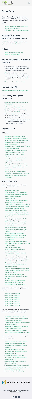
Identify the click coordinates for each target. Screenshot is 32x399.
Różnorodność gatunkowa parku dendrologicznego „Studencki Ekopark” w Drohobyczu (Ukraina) (15, 249)
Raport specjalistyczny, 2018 (12, 295)
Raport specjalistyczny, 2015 (12, 301)
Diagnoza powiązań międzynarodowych (15, 81)
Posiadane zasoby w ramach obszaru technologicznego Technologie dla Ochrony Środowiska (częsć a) (16, 351)
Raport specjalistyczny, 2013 (12, 305)
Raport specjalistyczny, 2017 (12, 297)
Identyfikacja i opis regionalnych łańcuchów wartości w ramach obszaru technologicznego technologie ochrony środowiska (16, 318)
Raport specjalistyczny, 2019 (12, 293)
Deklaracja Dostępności (16, 391)
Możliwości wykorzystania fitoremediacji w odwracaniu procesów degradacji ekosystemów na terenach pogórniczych (15, 282)
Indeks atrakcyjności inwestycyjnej (14, 52)
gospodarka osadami (10, 72)
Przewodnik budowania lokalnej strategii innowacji (15, 90)
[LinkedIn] (13, 397)
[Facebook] (16, 397)
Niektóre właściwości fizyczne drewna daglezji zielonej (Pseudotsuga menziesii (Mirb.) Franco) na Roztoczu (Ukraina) (17, 270)
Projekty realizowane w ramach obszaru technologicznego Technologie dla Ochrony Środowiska (16, 345)
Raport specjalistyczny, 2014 (12, 303)
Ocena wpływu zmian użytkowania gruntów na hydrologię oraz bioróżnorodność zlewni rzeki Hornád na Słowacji (17, 243)
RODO (28, 390)
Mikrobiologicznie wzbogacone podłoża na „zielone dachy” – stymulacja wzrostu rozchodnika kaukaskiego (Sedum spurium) (16, 255)
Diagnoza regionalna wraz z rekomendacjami (16, 341)
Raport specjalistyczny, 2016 (12, 299)
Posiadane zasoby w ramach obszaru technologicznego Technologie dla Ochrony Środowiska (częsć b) (16, 357)
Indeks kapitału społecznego (12, 54)
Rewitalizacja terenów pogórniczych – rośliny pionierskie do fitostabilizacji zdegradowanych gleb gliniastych (17, 214)
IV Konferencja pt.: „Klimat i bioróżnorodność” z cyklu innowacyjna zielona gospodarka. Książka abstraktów (16, 192)
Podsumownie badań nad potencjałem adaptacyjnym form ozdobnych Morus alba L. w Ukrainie (16, 276)
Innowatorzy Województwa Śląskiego (14, 371)
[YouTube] (19, 397)
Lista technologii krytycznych (12, 113)
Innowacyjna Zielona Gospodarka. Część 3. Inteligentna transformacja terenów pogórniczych (16, 160)
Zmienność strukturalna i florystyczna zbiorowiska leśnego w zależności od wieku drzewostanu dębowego (16, 264)
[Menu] (29, 3)
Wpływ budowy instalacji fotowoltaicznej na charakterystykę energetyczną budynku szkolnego (16, 229)
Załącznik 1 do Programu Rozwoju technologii (16, 30)
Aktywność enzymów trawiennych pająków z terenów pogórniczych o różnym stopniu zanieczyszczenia (16, 223)
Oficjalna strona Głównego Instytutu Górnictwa (14, 390)
